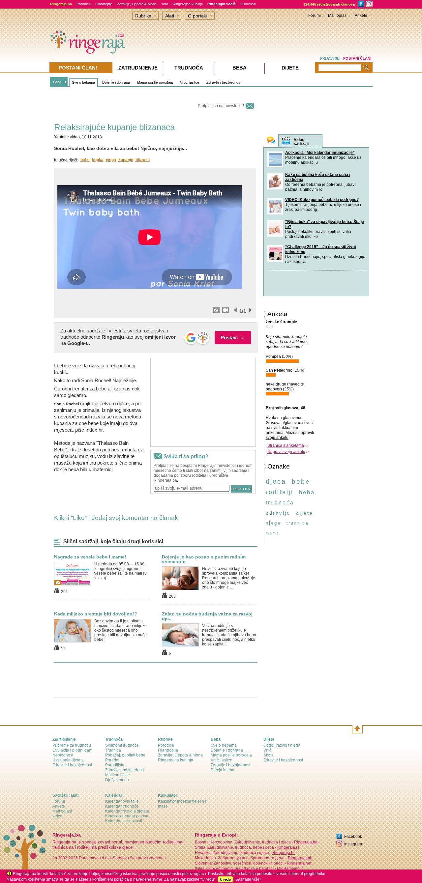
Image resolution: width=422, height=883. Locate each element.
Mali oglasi (337, 15)
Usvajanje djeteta (68, 760)
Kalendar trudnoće (121, 806)
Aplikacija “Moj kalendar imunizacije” (320, 152)
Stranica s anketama (285, 445)
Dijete (290, 68)
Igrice (57, 816)
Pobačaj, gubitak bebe (125, 755)
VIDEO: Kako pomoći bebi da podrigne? (322, 199)
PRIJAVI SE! (330, 58)
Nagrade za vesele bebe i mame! (90, 557)
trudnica (297, 523)
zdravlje (278, 513)
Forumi (314, 15)
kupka (98, 159)
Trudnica (113, 750)
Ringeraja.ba (305, 842)
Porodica (83, 4)
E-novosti (248, 4)
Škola (268, 755)
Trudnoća (188, 68)
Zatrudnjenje (138, 68)
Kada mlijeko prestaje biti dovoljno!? (95, 614)
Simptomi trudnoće (122, 745)
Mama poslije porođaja (155, 82)
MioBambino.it (290, 868)
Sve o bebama (83, 82)
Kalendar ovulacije (122, 801)
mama (273, 533)
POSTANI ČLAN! (357, 58)
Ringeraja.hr (283, 852)
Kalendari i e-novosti (123, 821)
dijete (304, 513)
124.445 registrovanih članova (329, 4)
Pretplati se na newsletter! (221, 105)
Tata (164, 4)
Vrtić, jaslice (189, 82)
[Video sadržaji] (286, 141)
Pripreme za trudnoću (71, 745)
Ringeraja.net (299, 863)
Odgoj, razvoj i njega (281, 745)
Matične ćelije (117, 775)
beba (307, 492)
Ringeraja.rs (288, 847)
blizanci (143, 159)
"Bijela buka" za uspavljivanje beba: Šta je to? (324, 224)
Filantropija (103, 4)
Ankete (361, 15)
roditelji (279, 492)
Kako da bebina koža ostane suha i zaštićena (317, 177)
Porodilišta (114, 765)
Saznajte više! (247, 879)
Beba (57, 82)
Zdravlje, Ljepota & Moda (137, 4)
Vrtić (267, 750)
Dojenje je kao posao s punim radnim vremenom (204, 559)
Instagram (353, 844)
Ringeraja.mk (300, 858)
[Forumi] (271, 141)
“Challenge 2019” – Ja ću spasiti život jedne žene (320, 249)
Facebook (353, 836)
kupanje (125, 159)
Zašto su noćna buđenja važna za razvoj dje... (207, 616)
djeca (276, 481)
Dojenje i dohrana (116, 82)
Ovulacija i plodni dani (72, 750)
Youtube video (67, 137)
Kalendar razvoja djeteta (127, 811)
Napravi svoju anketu (286, 451)
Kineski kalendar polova (126, 816)
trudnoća (280, 502)
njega (111, 159)
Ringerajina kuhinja (188, 4)
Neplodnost (62, 755)
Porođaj (112, 760)
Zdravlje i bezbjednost (223, 82)
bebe (85, 159)
